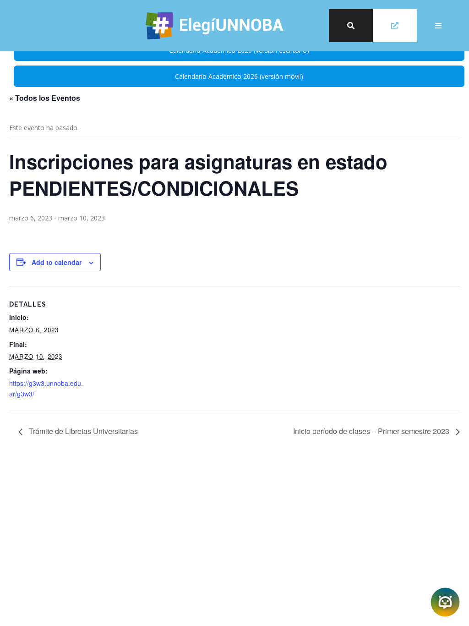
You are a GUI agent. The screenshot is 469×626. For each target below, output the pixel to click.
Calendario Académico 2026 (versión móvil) (239, 76)
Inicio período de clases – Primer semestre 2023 (372, 431)
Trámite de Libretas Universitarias (82, 431)
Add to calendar (57, 262)
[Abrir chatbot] (445, 602)
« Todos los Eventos (44, 98)
